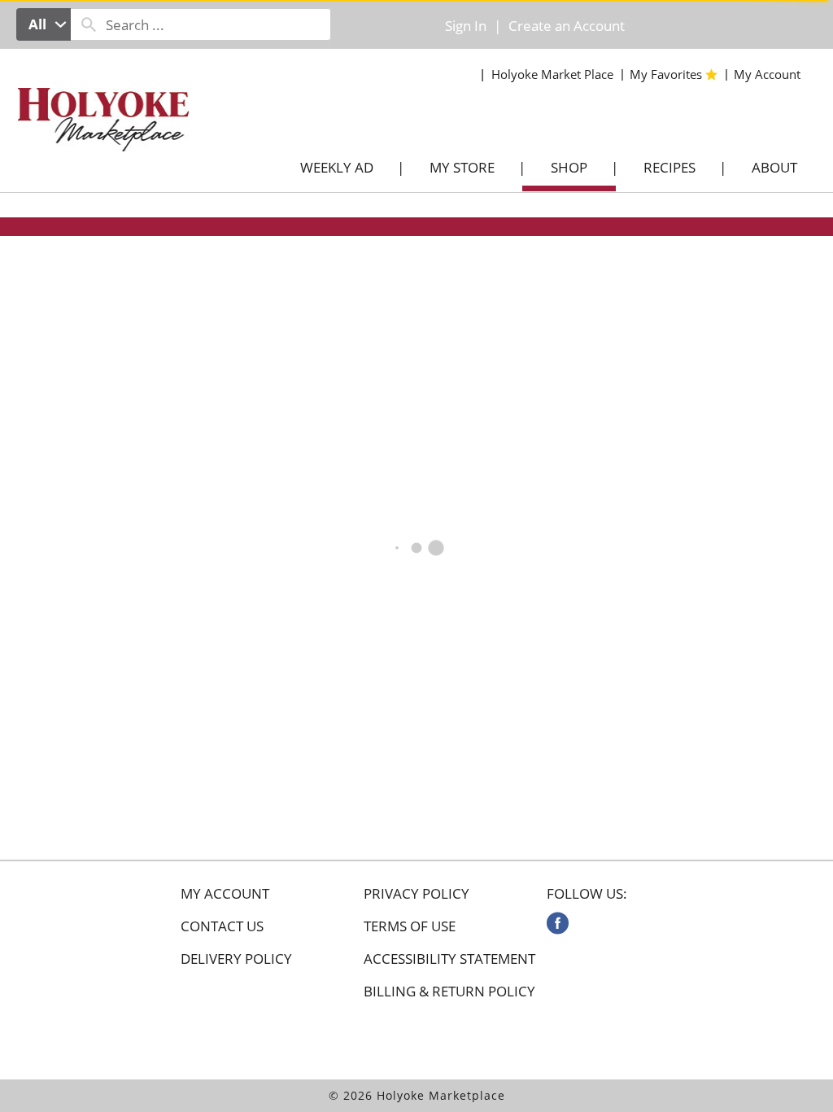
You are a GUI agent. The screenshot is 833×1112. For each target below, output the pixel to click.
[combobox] (43, 24)
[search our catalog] (89, 24)
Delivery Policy (236, 959)
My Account (225, 894)
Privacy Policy (416, 894)
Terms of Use (410, 926)
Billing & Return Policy (449, 991)
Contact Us (222, 926)
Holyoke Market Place (552, 74)
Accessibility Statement (449, 959)
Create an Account (566, 25)
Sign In (465, 25)
